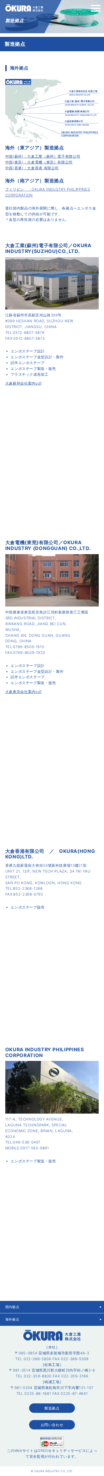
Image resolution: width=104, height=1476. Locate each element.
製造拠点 (52, 1408)
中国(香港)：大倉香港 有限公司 (32, 168)
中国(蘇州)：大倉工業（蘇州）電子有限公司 (42, 156)
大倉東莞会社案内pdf (23, 691)
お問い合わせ (52, 1425)
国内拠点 (12, 1307)
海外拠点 (12, 1319)
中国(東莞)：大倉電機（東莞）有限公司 (39, 162)
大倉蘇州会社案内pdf (23, 383)
